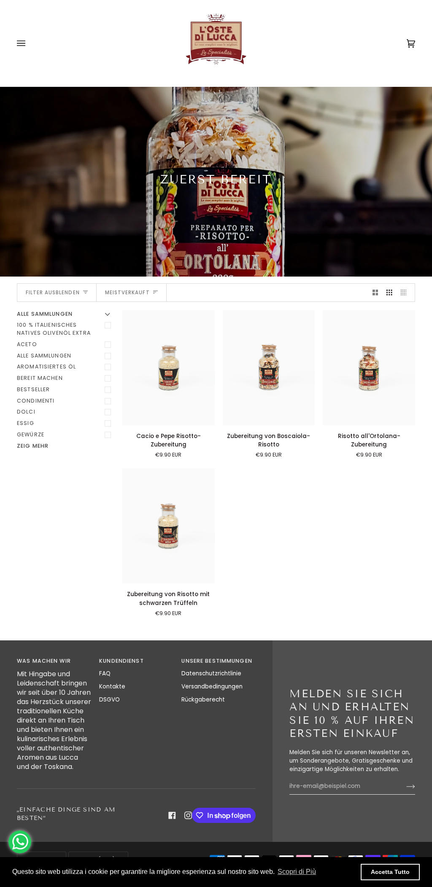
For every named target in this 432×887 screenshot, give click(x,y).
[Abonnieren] (404, 786)
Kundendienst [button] (121, 660)
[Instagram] (188, 815)
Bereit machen (40, 378)
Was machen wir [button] (44, 660)
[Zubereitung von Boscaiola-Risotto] (269, 367)
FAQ (105, 673)
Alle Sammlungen (44, 355)
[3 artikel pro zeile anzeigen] (389, 293)
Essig (25, 423)
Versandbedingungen (212, 687)
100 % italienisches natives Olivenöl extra (54, 328)
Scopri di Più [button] (297, 871)
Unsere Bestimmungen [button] (216, 660)
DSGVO (109, 700)
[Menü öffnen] (29, 43)
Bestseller (33, 389)
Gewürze (30, 434)
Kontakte (112, 687)
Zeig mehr (33, 445)
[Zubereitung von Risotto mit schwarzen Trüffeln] (168, 525)
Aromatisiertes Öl (46, 366)
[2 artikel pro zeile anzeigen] (375, 293)
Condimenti (35, 400)
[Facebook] (172, 815)
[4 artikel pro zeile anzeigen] (406, 293)
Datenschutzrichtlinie (211, 673)
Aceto (27, 344)
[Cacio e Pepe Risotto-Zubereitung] (168, 367)
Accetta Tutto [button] (390, 871)
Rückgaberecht (203, 700)
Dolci (26, 411)
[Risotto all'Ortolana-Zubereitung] (369, 367)
